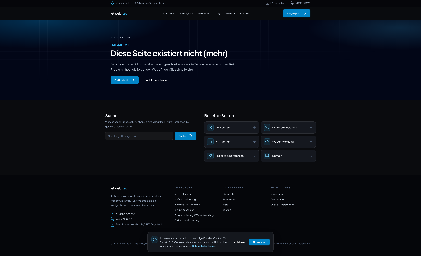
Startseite (168, 13)
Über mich (229, 13)
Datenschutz (277, 199)
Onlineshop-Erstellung (186, 220)
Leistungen (185, 13)
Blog (217, 13)
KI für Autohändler (184, 209)
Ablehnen (239, 242)
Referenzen (203, 13)
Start (113, 37)
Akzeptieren (259, 242)
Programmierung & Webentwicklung (194, 215)
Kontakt (244, 13)
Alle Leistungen (182, 193)
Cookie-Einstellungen (282, 204)
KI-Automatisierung (185, 199)
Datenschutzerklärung (204, 245)
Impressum (276, 193)
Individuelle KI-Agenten (187, 204)
